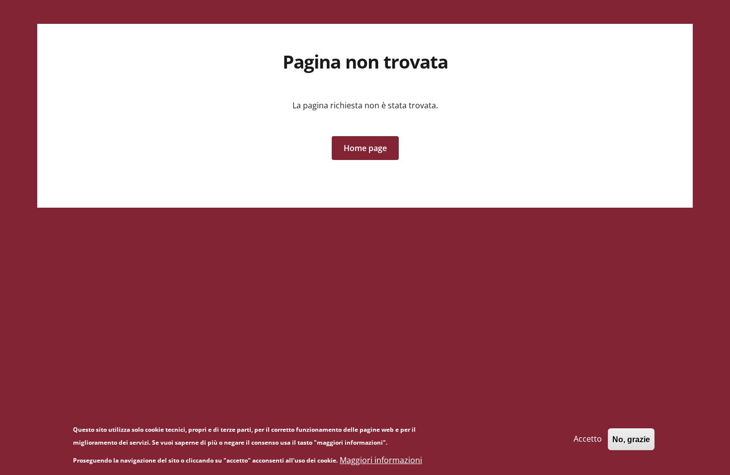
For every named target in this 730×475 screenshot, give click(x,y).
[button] (365, 148)
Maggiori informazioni (381, 460)
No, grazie (631, 439)
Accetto (588, 438)
